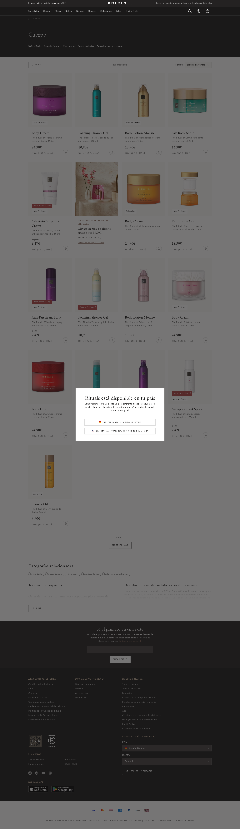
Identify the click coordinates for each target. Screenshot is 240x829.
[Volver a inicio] (120, 3)
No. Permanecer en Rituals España (122, 422)
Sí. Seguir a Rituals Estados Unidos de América (122, 431)
